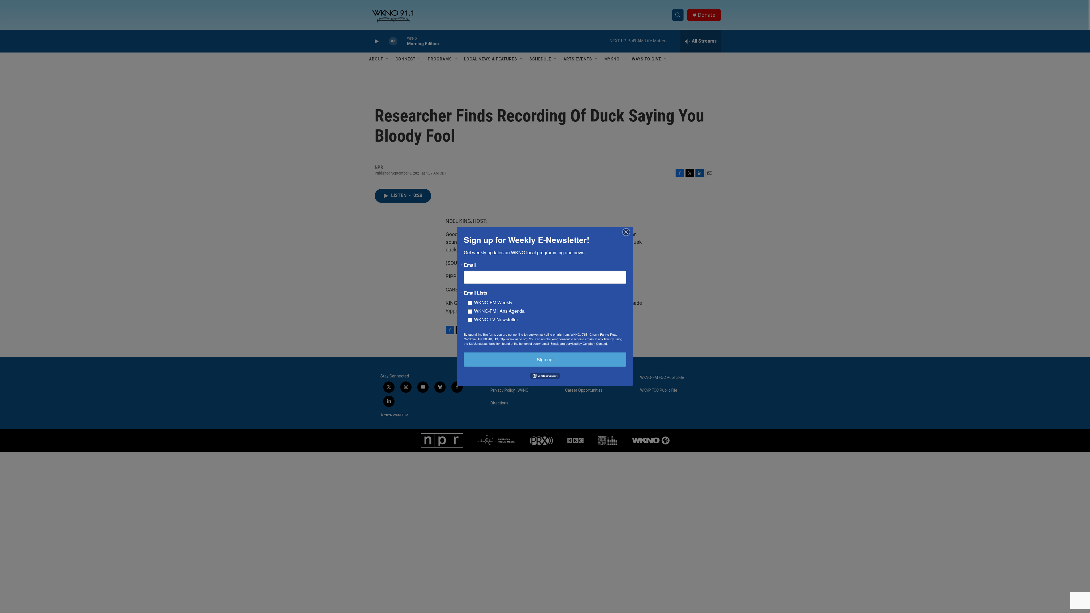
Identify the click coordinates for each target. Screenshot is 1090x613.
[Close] (627, 232)
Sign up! (545, 359)
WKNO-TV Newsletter (496, 319)
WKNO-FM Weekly (493, 302)
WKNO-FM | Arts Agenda (499, 311)
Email (470, 265)
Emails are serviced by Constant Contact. (579, 343)
